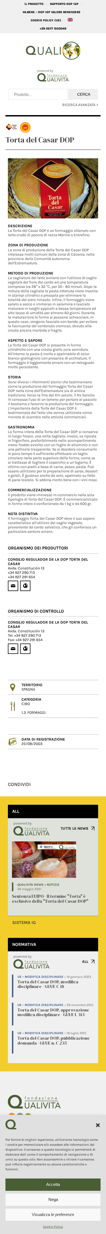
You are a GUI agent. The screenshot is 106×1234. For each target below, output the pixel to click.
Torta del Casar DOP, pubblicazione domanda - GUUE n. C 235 (53, 1040)
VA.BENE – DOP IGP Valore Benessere (51, 12)
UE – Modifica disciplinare (40, 977)
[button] (98, 1125)
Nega (53, 1199)
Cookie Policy (53, 1227)
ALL (85, 961)
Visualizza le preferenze (53, 1214)
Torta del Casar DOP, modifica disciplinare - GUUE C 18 (47, 984)
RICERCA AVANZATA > (80, 105)
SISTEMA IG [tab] (24, 922)
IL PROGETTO (33, 4)
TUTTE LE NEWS (74, 828)
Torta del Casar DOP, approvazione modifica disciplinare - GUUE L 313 (53, 1012)
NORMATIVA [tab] (24, 944)
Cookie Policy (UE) (46, 20)
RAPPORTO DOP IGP (64, 4)
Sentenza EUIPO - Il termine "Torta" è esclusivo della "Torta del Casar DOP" (50, 898)
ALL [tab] (15, 811)
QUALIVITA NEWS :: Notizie (38, 885)
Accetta (53, 1184)
